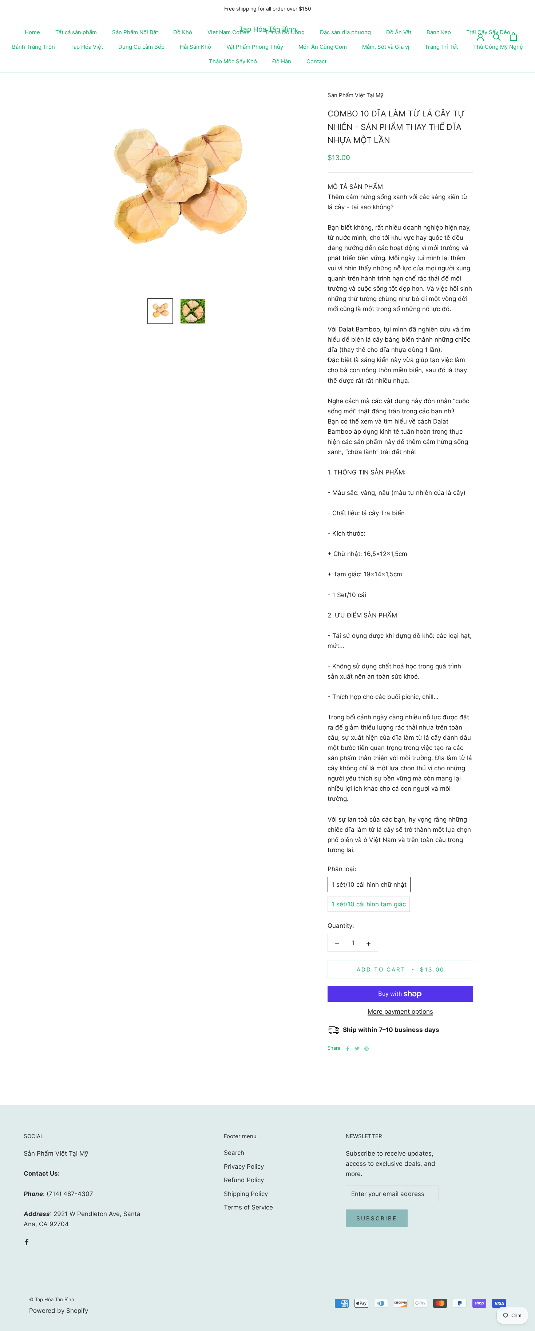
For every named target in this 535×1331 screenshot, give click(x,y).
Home (32, 32)
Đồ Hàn (281, 61)
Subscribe (376, 1218)
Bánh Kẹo (439, 32)
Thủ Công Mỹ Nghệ (498, 46)
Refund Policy (244, 1180)
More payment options (400, 1012)
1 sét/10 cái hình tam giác (369, 904)
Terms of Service (248, 1207)
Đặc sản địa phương (345, 32)
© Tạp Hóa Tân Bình (51, 1299)
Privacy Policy (244, 1166)
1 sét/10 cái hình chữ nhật (369, 885)
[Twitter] (357, 1048)
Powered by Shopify (58, 1310)
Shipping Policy (246, 1193)
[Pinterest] (366, 1048)
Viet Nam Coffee (228, 32)
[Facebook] (347, 1048)
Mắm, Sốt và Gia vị (385, 46)
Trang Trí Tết (441, 46)
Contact (316, 61)
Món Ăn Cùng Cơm (322, 46)
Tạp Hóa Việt (86, 46)
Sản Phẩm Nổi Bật (135, 32)
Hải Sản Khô (195, 46)
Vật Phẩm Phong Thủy (254, 46)
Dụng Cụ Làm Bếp (141, 46)
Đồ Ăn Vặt (398, 32)
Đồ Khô (182, 32)
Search (234, 1152)
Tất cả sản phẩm (76, 32)
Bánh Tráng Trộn (33, 46)
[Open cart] (513, 36)
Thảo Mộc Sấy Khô (233, 61)
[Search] (497, 36)
